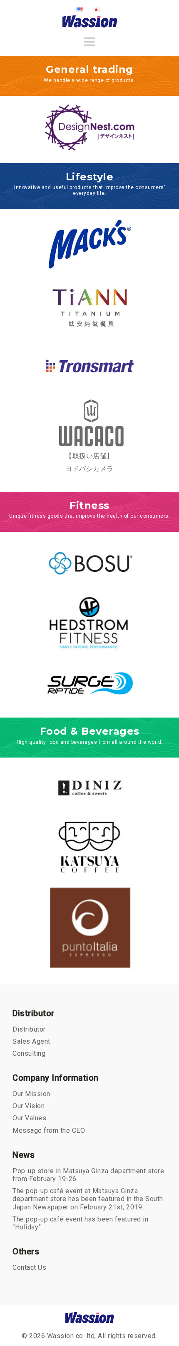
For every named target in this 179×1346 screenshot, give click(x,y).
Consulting (28, 1053)
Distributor (29, 1029)
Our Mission (31, 1094)
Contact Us (29, 1267)
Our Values (29, 1118)
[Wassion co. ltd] (90, 21)
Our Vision (28, 1106)
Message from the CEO (48, 1130)
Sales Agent (31, 1041)
